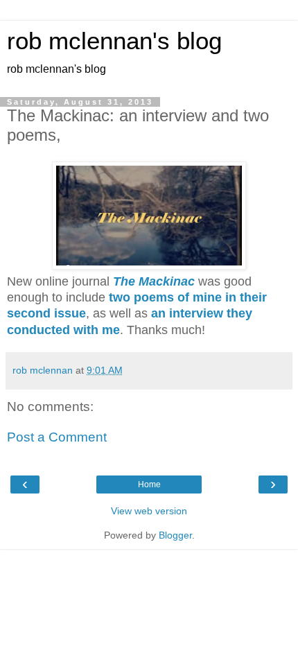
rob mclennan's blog (114, 41)
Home (149, 484)
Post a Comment (57, 437)
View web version (149, 510)
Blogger (175, 535)
